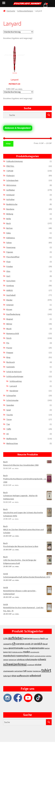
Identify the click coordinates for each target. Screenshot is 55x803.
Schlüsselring (16, 381)
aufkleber (15, 638)
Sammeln (10, 367)
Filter (8, 143)
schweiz (42, 659)
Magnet (9, 319)
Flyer (8, 261)
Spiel (8, 410)
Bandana (10, 209)
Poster (9, 347)
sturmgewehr (8, 671)
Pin (7, 343)
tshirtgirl (7, 676)
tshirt (46, 670)
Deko (8, 233)
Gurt (8, 276)
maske (26, 651)
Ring (8, 357)
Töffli (8, 429)
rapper (5, 660)
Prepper (9, 352)
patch (31, 656)
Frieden (9, 266)
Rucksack (10, 362)
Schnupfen (11, 395)
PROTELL (10, 166)
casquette (7, 644)
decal (45, 644)
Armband (10, 195)
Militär (9, 324)
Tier (8, 424)
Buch (8, 223)
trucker (29, 671)
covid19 (38, 643)
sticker (38, 664)
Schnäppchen (12, 180)
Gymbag (10, 285)
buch (42, 638)
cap (46, 638)
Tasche (9, 414)
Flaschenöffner (12, 257)
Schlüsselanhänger (25, 11)
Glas (8, 271)
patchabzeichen (39, 656)
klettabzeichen (17, 652)
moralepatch (34, 652)
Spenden (10, 405)
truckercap (37, 671)
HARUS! (9, 290)
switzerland (18, 671)
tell (24, 671)
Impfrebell (11, 295)
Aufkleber (10, 190)
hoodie (26, 648)
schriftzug (21, 659)
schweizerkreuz (15, 664)
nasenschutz (22, 655)
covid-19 (28, 643)
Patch (8, 338)
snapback (30, 665)
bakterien (28, 638)
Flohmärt (10, 175)
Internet (10, 304)
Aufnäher (10, 199)
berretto (36, 638)
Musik (8, 328)
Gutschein (10, 280)
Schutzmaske (12, 400)
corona (20, 643)
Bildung (9, 214)
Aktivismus (11, 185)
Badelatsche (11, 204)
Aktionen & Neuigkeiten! (18, 128)
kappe (5, 652)
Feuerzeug (10, 247)
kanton (47, 648)
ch (14, 643)
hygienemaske (36, 648)
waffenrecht (23, 675)
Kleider (9, 300)
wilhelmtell (35, 675)
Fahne (9, 242)
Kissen (9, 309)
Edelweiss (10, 237)
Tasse (9, 419)
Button (9, 228)
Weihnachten (12, 443)
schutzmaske (31, 659)
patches (48, 656)
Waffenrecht (11, 438)
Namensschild (12, 333)
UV (7, 434)
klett (10, 652)
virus (13, 675)
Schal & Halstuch (14, 371)
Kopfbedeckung (13, 314)
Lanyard (13, 386)
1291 (5, 638)
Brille (8, 218)
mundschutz (9, 655)
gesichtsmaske (16, 648)
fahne (5, 648)
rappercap (12, 660)
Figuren (9, 252)
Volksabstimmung (14, 161)
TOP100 (9, 170)
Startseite (10, 11)
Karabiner (14, 390)
